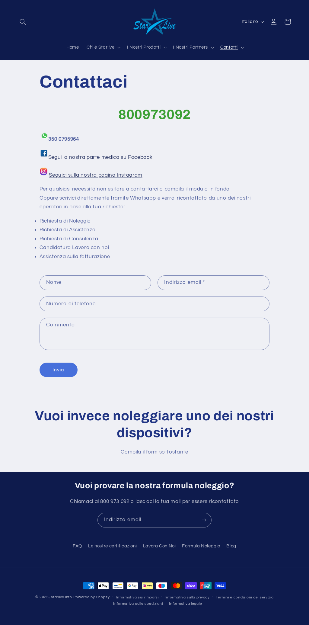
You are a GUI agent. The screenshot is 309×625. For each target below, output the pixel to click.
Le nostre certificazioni (112, 546)
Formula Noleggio (201, 546)
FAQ (77, 546)
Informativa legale (185, 603)
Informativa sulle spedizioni (138, 603)
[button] (23, 22)
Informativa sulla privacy (187, 597)
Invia (58, 369)
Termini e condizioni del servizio (244, 597)
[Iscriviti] (204, 520)
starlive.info (61, 597)
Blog (231, 546)
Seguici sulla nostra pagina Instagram (95, 175)
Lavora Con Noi (159, 546)
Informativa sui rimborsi (137, 597)
